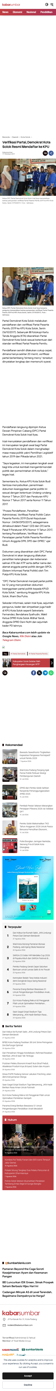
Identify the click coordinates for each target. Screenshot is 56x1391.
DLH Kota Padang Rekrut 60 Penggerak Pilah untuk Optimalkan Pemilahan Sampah (31, 1002)
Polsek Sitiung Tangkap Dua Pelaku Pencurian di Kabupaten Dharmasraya (27, 1171)
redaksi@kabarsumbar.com (20, 1325)
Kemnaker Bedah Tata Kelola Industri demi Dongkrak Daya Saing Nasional (30, 979)
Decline (28, 1384)
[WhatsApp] (51, 672)
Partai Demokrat (19, 654)
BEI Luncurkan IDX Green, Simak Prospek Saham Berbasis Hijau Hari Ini (28, 1284)
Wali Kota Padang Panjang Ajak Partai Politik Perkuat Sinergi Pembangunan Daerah (34, 773)
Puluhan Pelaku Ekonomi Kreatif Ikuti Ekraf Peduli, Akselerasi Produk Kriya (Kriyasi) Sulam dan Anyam (26, 1065)
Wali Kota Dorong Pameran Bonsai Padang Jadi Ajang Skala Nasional (29, 945)
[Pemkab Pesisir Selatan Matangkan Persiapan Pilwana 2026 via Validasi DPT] (9, 810)
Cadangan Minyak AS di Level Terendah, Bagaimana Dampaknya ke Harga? (27, 1294)
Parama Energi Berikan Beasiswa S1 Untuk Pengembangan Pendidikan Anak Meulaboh (31, 991)
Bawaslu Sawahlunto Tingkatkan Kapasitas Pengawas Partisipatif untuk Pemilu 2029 (35, 755)
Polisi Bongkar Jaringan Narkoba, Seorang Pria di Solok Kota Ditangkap (35, 844)
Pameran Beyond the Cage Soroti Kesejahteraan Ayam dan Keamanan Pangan (25, 1272)
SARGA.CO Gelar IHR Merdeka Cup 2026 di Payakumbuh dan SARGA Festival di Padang (31, 957)
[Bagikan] (51, 153)
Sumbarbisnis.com (19, 1263)
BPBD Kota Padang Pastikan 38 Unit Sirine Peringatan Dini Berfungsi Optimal (27, 1043)
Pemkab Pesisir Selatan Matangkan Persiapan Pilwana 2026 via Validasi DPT (36, 809)
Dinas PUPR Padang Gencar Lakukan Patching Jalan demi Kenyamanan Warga (26, 1075)
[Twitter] (39, 672)
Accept (28, 1375)
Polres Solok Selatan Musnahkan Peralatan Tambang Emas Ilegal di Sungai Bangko (25, 1182)
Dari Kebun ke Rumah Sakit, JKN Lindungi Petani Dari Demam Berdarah (32, 934)
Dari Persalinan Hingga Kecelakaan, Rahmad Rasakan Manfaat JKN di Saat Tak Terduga (27, 1054)
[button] (47, 4)
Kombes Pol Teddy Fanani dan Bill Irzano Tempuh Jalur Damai (27, 1161)
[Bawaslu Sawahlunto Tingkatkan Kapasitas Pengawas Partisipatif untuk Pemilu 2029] (9, 756)
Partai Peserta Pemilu (39, 654)
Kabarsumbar (7, 152)
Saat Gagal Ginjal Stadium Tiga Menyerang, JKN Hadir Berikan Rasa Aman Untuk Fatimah (29, 1013)
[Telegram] (45, 672)
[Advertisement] (28, 45)
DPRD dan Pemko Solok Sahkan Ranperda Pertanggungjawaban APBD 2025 (35, 791)
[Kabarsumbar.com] (11, 4)
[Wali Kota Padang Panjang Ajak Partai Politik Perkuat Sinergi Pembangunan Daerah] (9, 774)
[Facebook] (33, 672)
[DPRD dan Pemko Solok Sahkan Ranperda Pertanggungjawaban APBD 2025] (9, 792)
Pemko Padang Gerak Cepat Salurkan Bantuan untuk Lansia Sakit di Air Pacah (31, 968)
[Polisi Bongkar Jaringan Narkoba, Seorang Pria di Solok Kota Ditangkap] (9, 845)
